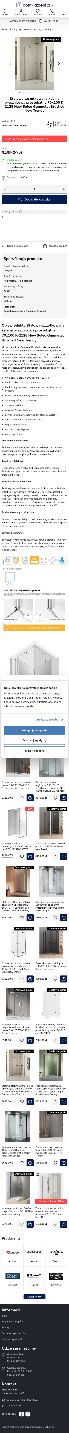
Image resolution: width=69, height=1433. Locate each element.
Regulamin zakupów (12, 1321)
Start (4, 29)
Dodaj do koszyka (37, 199)
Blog (4, 1315)
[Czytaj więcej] (34, 1296)
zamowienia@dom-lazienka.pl (22, 1400)
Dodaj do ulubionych (17, 246)
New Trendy (20, 125)
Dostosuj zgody (32, 740)
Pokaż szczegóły (47, 719)
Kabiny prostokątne (44, 29)
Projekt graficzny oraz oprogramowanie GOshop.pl (28, 1427)
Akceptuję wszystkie (34, 730)
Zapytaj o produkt (58, 246)
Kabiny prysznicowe (20, 29)
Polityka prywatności (13, 1339)
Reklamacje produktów (14, 1333)
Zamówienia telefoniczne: (34, 20)
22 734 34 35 (14, 1405)
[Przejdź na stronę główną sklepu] (34, 4)
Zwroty (5, 1327)
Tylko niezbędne (35, 750)
